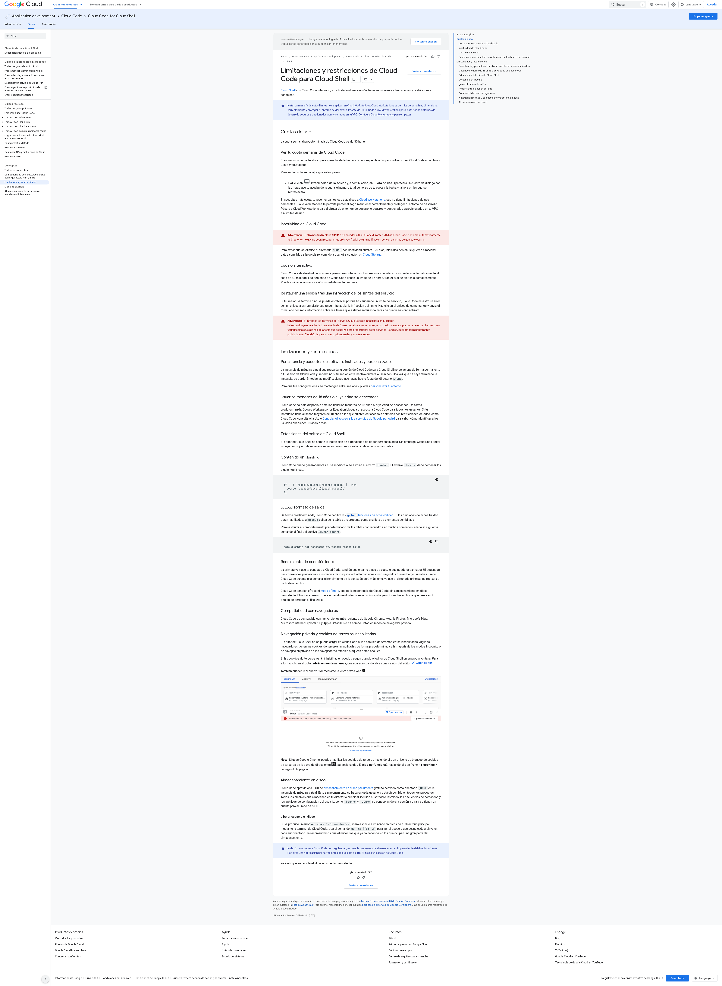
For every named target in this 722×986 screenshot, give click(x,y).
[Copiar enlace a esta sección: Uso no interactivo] (316, 265)
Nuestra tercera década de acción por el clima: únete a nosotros (210, 978)
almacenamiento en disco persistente (348, 788)
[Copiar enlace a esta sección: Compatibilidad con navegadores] (341, 611)
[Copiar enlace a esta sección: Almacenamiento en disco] (329, 780)
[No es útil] (438, 56)
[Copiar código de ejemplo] (437, 542)
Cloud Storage (372, 254)
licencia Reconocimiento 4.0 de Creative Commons (388, 901)
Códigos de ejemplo (400, 950)
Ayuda (226, 944)
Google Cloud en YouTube (570, 956)
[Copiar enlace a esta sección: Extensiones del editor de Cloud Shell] (348, 434)
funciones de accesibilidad (370, 515)
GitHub (393, 938)
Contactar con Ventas (68, 956)
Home (284, 56)
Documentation (300, 56)
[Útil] (433, 56)
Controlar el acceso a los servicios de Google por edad (359, 418)
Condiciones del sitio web (116, 978)
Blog (557, 938)
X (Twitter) (561, 950)
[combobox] (627, 4)
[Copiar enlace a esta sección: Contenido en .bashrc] (323, 457)
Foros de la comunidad (235, 938)
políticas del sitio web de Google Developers (386, 904)
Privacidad (92, 978)
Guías (31, 24)
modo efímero (330, 591)
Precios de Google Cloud (69, 944)
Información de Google (68, 978)
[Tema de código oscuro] (437, 480)
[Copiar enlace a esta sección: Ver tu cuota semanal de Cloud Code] (348, 152)
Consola (660, 4)
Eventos (560, 944)
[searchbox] (25, 36)
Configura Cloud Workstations (376, 114)
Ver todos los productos (69, 938)
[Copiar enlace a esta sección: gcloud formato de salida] (328, 507)
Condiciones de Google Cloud (152, 978)
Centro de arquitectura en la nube (408, 956)
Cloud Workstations (358, 105)
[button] (24, 117)
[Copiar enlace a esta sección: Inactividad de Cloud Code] (330, 224)
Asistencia (48, 24)
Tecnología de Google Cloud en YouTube (579, 962)
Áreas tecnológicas (65, 4)
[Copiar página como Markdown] (365, 79)
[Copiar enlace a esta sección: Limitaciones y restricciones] (341, 352)
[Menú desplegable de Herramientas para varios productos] (141, 4)
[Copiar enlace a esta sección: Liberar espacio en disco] (318, 816)
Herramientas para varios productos (113, 4)
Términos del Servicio (334, 320)
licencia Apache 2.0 (302, 904)
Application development (33, 16)
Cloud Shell (288, 90)
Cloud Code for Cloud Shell (111, 16)
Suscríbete (677, 978)
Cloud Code (71, 16)
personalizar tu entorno (386, 386)
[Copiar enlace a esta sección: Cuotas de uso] (315, 132)
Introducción (13, 24)
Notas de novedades (234, 950)
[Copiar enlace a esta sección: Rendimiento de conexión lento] (338, 562)
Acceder (712, 4)
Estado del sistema (233, 956)
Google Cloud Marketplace (70, 950)
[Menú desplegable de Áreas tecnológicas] (82, 4)
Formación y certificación (403, 962)
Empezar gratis (703, 16)
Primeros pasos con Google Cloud (408, 944)
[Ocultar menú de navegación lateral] (45, 979)
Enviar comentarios (424, 71)
